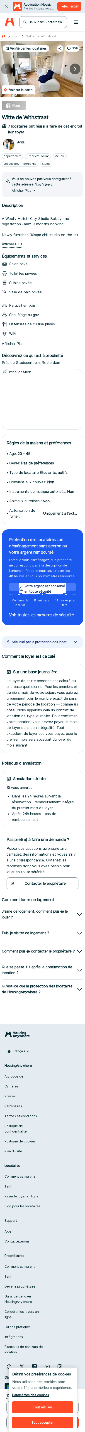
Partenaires (13, 1106)
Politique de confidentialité (16, 1128)
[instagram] (59, 1366)
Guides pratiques (18, 1327)
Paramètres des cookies (30, 1395)
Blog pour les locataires (22, 1206)
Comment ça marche (20, 1176)
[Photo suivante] (75, 69)
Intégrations (14, 1337)
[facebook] (9, 1366)
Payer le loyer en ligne (22, 1196)
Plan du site (13, 1151)
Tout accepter (43, 1422)
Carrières (11, 1086)
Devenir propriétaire (20, 1286)
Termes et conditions (21, 1116)
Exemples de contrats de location (24, 1349)
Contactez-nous (17, 1241)
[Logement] (3, 36)
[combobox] (18, 1051)
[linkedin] (34, 1366)
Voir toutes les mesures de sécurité (41, 614)
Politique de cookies (20, 1141)
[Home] (10, 22)
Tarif (8, 1186)
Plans (16, 105)
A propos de (14, 1076)
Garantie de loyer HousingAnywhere (18, 1299)
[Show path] (16, 36)
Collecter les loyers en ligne (22, 1314)
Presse (10, 1096)
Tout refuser (42, 1407)
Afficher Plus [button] (21, 190)
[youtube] (47, 1366)
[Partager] (60, 48)
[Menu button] (75, 22)
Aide (8, 1231)
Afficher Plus (12, 244)
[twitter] (21, 1366)
